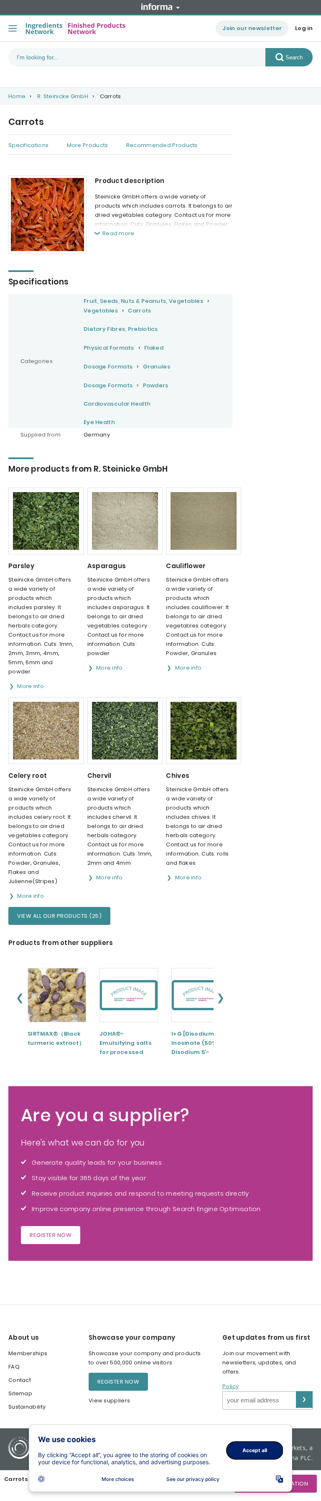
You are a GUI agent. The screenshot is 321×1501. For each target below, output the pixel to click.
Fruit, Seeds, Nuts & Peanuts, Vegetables (143, 301)
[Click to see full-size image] (47, 214)
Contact (19, 1380)
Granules (156, 367)
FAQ (14, 1367)
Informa (160, 6)
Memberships (27, 1353)
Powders (155, 385)
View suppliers (109, 1400)
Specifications (28, 145)
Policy (230, 1386)
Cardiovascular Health (117, 404)
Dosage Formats (108, 367)
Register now (50, 1235)
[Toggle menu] (12, 28)
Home (16, 96)
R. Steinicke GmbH (62, 96)
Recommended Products (162, 145)
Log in (304, 28)
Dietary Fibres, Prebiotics (121, 329)
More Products (87, 145)
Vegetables (101, 311)
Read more (118, 233)
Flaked (153, 348)
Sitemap (20, 1393)
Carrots (139, 311)
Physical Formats (109, 348)
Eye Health (99, 422)
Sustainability (27, 1407)
